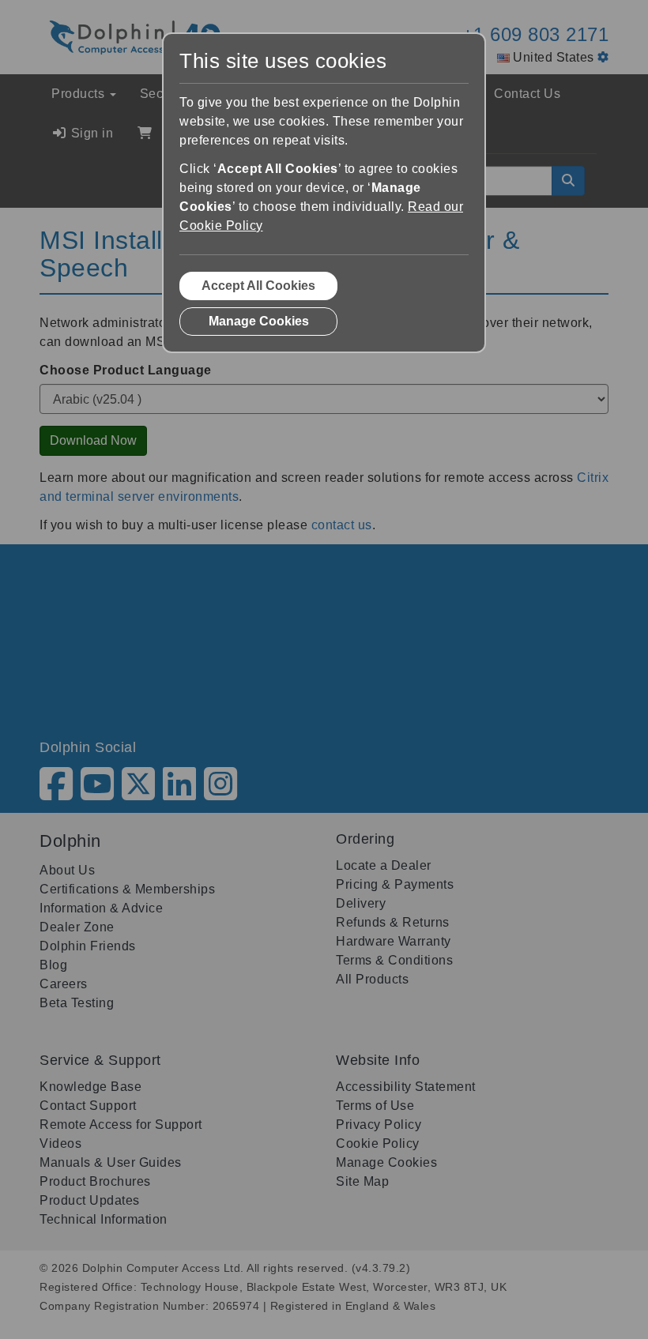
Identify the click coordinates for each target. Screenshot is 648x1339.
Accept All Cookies (258, 285)
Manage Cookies (259, 321)
